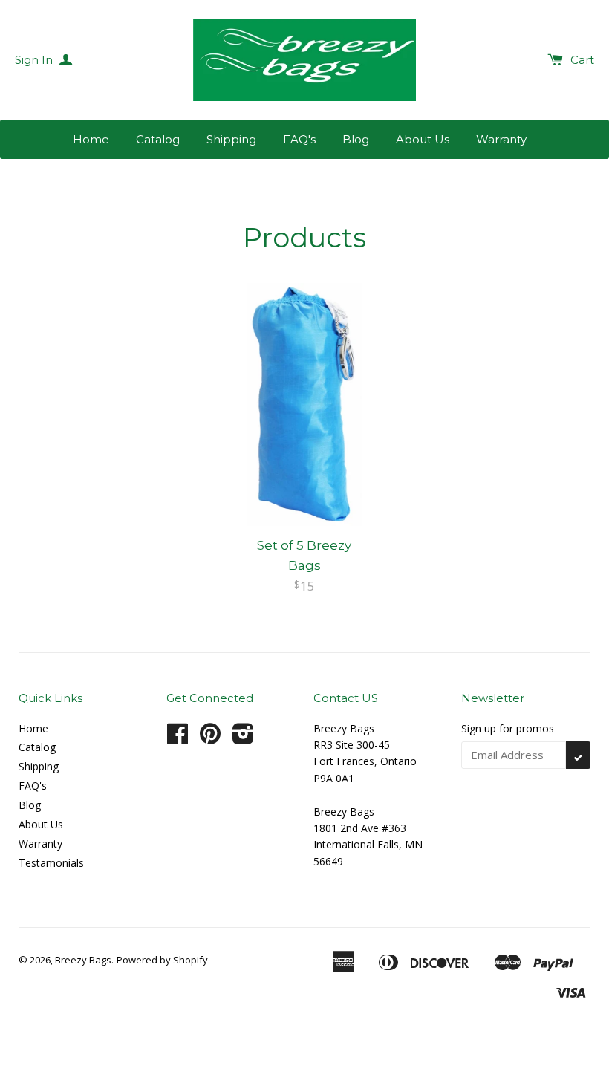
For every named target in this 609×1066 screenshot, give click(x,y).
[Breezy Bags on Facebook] (177, 739)
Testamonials (51, 863)
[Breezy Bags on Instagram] (243, 739)
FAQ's (299, 139)
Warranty (501, 139)
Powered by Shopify (162, 959)
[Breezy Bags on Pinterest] (210, 739)
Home (91, 139)
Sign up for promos (507, 728)
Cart (582, 60)
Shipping (231, 139)
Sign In (35, 60)
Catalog (158, 139)
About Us (422, 139)
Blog (355, 139)
